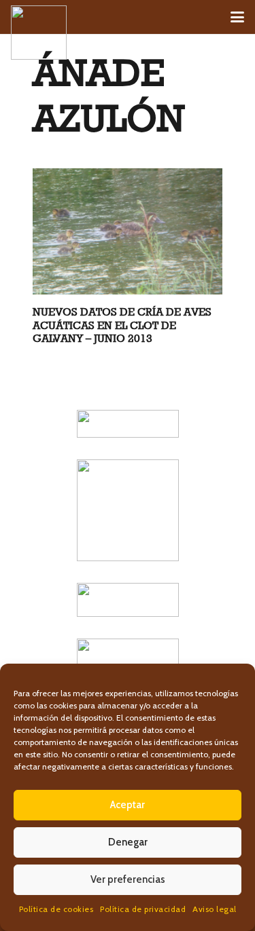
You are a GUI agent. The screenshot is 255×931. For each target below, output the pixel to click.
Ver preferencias (127, 879)
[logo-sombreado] (39, 32)
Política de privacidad (143, 909)
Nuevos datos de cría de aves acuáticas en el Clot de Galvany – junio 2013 (122, 324)
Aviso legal (214, 909)
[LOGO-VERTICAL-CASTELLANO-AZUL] (127, 510)
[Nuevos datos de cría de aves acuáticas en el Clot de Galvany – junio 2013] (127, 232)
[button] (237, 17)
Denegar (128, 842)
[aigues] (127, 600)
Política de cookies (56, 909)
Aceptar (127, 805)
